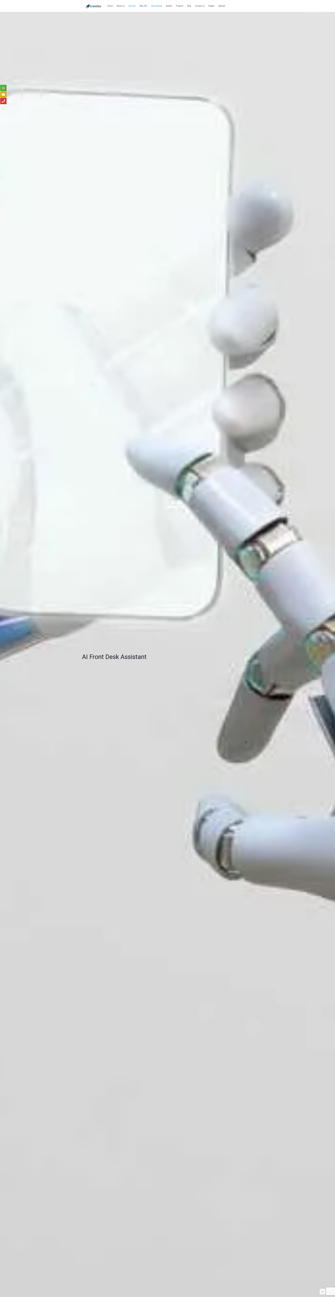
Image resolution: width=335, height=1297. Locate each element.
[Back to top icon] (322, 1291)
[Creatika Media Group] (93, 6)
